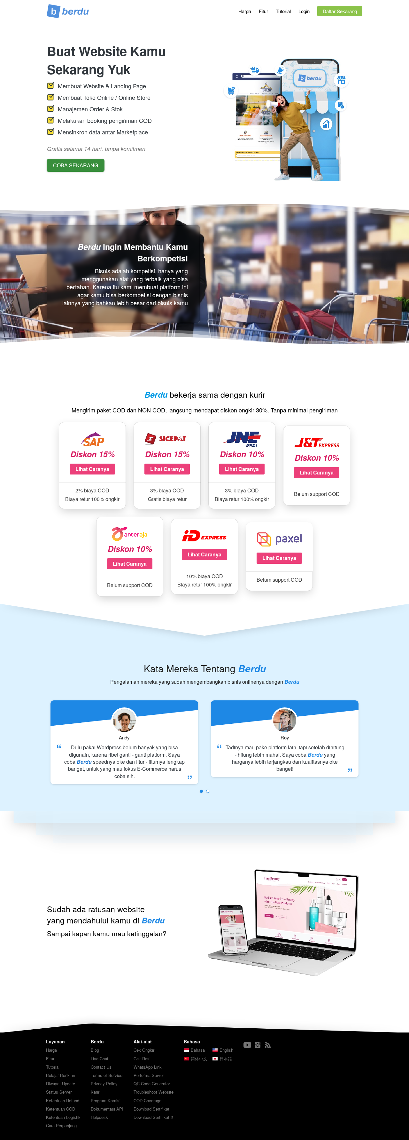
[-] (247, 1045)
